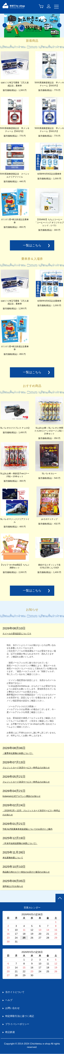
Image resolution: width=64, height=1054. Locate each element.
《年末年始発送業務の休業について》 (20, 843)
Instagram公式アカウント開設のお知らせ (21, 796)
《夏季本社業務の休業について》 (18, 753)
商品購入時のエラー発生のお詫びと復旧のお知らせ (26, 872)
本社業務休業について (13, 857)
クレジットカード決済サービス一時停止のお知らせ (26, 767)
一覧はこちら (32, 245)
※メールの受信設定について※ (17, 633)
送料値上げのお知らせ (13, 886)
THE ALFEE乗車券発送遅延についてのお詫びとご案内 (27, 829)
